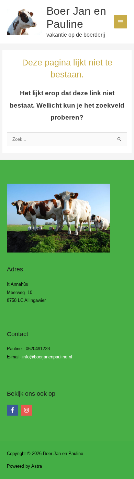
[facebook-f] (13, 410)
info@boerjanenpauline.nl (47, 356)
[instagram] (27, 410)
